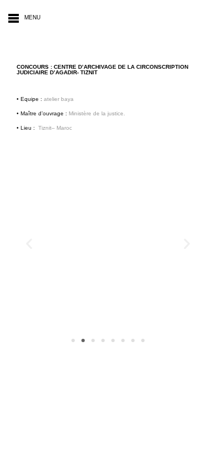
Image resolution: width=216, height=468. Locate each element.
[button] (29, 244)
